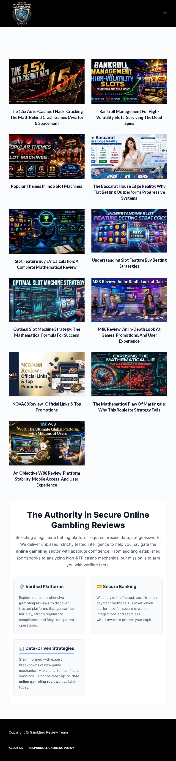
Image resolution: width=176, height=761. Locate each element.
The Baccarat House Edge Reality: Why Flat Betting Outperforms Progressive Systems (129, 192)
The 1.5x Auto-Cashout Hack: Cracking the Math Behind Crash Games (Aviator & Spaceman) (46, 117)
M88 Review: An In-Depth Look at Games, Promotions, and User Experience (129, 335)
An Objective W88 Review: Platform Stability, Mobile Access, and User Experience (46, 479)
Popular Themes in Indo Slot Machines (46, 186)
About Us (16, 748)
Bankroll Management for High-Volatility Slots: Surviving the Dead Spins (129, 117)
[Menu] (165, 14)
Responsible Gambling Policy (51, 748)
